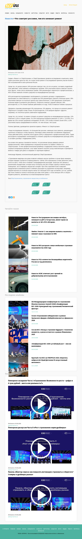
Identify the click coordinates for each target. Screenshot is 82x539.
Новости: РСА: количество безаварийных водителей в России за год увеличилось (52, 260)
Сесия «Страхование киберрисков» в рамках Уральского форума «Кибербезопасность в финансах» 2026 (52, 318)
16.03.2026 (35, 324)
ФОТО (47, 13)
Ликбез (7, 13)
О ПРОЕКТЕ (6, 529)
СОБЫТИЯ (42, 13)
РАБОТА (58, 13)
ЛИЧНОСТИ (71, 13)
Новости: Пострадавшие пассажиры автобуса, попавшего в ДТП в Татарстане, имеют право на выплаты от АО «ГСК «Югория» (50, 219)
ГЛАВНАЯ (12, 529)
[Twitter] (11, 197)
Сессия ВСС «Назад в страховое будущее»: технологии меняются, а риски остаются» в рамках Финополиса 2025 (52, 332)
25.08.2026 (35, 225)
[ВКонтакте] (9, 197)
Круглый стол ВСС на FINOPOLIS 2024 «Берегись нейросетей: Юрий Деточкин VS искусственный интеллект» (50, 360)
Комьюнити (19, 13)
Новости (27, 13)
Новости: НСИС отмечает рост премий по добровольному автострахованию (47, 274)
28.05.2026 (35, 312)
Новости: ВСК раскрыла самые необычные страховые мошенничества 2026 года (52, 246)
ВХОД (65, 5)
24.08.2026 (35, 279)
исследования (43, 178)
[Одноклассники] (14, 197)
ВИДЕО (52, 13)
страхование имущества (30, 178)
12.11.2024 (35, 366)
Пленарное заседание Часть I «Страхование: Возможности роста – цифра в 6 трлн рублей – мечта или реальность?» (40, 382)
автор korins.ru (13, 75)
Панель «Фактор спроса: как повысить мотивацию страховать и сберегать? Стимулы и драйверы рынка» (40, 473)
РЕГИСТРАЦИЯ (73, 5)
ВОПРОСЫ (64, 13)
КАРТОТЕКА (34, 13)
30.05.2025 (35, 349)
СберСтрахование (16, 178)
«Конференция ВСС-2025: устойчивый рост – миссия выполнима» (51, 345)
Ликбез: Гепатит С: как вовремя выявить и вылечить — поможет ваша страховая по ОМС (52, 232)
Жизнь (12, 13)
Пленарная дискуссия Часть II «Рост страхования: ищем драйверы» (37, 427)
